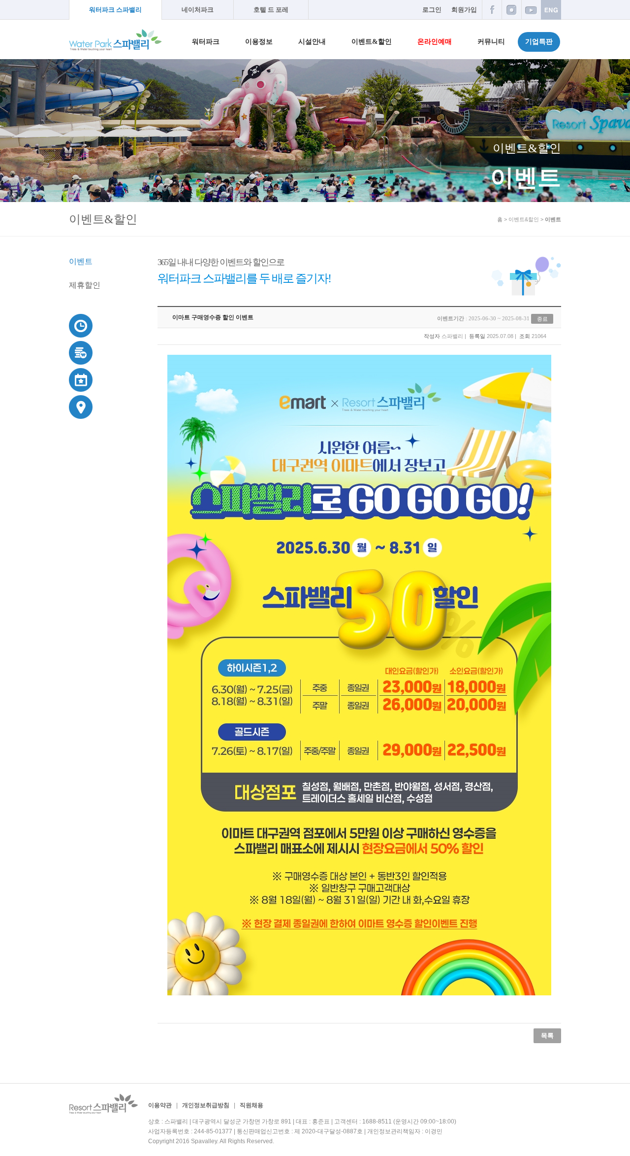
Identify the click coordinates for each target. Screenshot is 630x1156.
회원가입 (464, 9)
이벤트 (81, 261)
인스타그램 (511, 9)
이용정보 (259, 41)
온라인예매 (434, 41)
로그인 (431, 9)
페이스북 (492, 9)
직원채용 (251, 1105)
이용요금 (81, 352)
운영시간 (81, 325)
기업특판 (539, 41)
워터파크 (206, 41)
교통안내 (81, 407)
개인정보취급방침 (205, 1105)
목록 (547, 1035)
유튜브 (531, 9)
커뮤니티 (491, 41)
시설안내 (312, 41)
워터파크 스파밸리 (115, 9)
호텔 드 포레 (270, 9)
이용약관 (160, 1105)
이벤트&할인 (371, 41)
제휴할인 (84, 285)
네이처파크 (198, 9)
